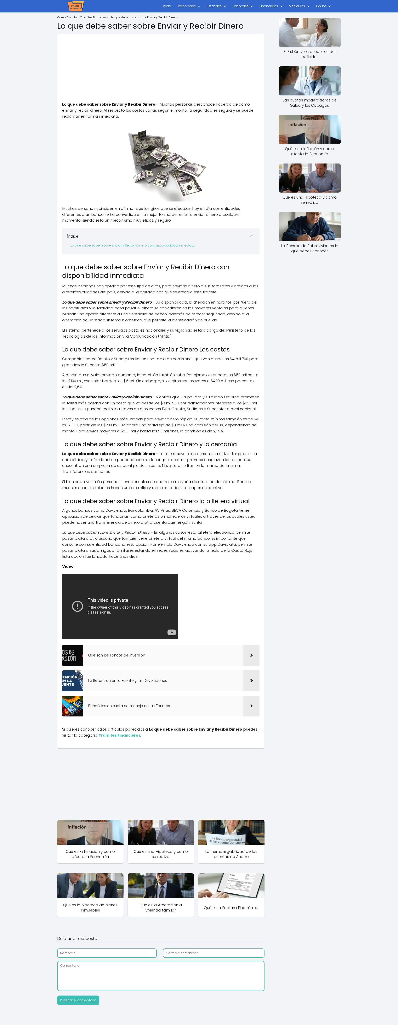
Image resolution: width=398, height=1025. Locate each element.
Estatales (214, 6)
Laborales (241, 6)
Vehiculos (297, 6)
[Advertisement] (161, 63)
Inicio (167, 6)
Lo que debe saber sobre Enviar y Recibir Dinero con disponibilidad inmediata (132, 245)
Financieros (269, 6)
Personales (187, 6)
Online (321, 6)
